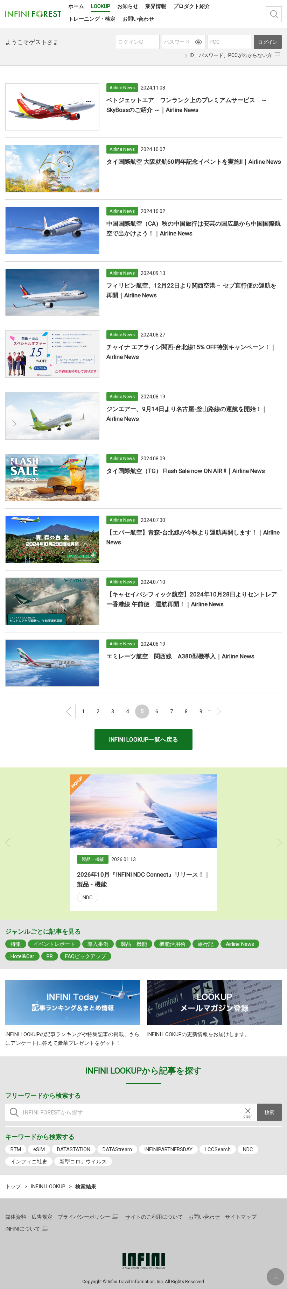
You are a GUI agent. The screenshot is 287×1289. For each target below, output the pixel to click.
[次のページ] (219, 711)
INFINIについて (22, 1229)
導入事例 (98, 944)
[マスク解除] (198, 42)
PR (50, 956)
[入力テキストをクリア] (248, 1112)
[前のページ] (69, 711)
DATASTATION (73, 1149)
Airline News (240, 944)
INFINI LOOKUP (48, 1186)
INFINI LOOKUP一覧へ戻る (143, 739)
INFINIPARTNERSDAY (168, 1149)
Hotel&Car (22, 956)
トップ (13, 1186)
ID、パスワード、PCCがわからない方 (231, 55)
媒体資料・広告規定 (28, 1217)
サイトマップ (241, 1217)
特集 (15, 944)
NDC (88, 897)
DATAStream (117, 1149)
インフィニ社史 (28, 1162)
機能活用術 (172, 944)
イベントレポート (54, 944)
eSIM (39, 1149)
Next (280, 842)
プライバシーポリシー (84, 1217)
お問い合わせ (204, 1217)
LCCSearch (218, 1149)
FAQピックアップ (85, 956)
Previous (7, 842)
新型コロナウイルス (83, 1162)
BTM (15, 1149)
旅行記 (206, 944)
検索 (274, 14)
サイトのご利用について (154, 1217)
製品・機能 (134, 944)
